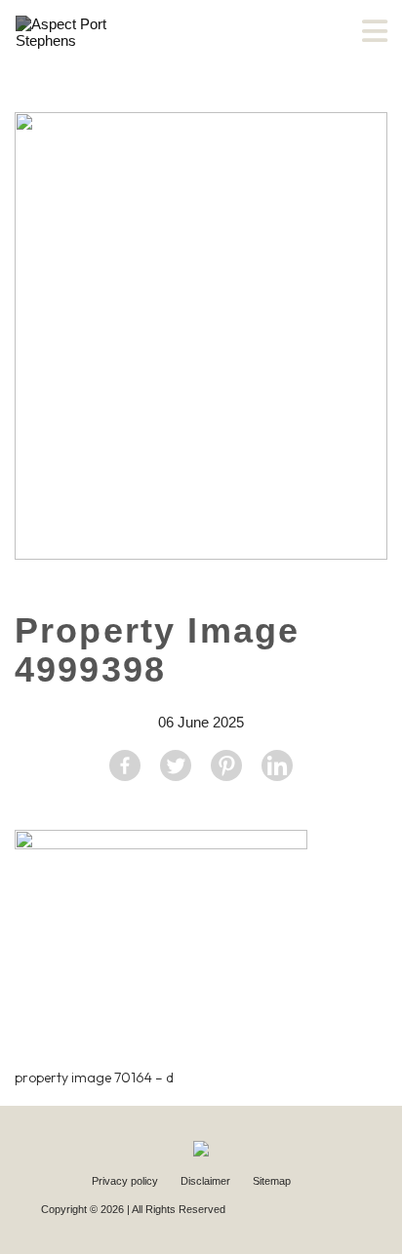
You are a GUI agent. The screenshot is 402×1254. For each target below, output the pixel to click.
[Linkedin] (277, 765)
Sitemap (272, 1181)
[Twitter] (175, 765)
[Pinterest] (226, 765)
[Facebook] (125, 765)
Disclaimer (207, 1181)
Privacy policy (126, 1181)
